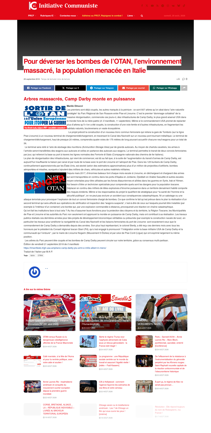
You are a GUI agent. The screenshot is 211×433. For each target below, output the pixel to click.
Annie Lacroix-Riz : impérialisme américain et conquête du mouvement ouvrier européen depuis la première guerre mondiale (57, 387)
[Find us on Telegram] (162, 5)
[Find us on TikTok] (184, 5)
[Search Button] (142, 15)
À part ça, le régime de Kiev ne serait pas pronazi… (169, 383)
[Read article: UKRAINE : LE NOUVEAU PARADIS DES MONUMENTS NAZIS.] (161, 312)
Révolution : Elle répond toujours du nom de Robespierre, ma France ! (170, 407)
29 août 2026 (33, 328)
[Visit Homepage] (62, 5)
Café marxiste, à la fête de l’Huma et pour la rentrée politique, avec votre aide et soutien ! (58, 359)
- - (46, 268)
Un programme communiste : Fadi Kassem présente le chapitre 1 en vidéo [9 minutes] (114, 426)
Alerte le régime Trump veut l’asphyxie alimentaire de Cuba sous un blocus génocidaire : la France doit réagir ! (113, 341)
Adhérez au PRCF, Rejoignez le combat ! (102, 15)
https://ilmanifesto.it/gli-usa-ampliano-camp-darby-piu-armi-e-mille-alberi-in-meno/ (65, 247)
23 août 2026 (50, 366)
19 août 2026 (50, 417)
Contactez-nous (68, 15)
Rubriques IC (47, 15)
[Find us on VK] (173, 5)
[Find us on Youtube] (152, 5)
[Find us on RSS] (157, 5)
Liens (130, 15)
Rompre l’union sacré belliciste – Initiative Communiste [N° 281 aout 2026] (47, 322)
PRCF (31, 15)
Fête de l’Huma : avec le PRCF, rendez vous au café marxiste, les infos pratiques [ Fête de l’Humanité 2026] (105, 320)
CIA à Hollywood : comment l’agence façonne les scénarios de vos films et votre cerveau (114, 384)
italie (32, 255)
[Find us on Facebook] (142, 5)
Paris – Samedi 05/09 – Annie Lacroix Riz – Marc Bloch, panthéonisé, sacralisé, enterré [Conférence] (169, 341)
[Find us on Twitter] (147, 5)
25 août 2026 (145, 328)
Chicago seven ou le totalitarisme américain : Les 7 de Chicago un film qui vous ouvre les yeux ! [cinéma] (114, 409)
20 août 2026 (162, 388)
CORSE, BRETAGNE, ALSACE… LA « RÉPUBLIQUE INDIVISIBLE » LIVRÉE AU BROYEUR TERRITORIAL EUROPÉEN (58, 409)
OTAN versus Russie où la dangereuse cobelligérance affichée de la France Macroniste (58, 339)
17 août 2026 (162, 414)
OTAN (40, 255)
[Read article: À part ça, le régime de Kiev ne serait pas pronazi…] (144, 386)
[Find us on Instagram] (168, 5)
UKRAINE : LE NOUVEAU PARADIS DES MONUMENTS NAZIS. (159, 322)
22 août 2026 (50, 397)
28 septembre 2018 (32, 79)
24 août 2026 (50, 346)
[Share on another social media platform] (184, 88)
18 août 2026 (106, 417)
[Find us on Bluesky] (178, 5)
